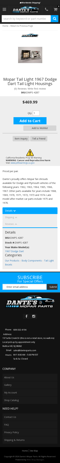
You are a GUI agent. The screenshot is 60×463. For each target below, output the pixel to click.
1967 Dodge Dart (14, 251)
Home (5, 25)
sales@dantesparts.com (24, 350)
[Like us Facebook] (26, 316)
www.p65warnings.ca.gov (22, 162)
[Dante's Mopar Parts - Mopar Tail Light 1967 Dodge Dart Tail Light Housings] (30, 36)
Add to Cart (30, 120)
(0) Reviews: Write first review (30, 88)
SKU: (23, 92)
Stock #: (10, 242)
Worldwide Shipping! (31, 2)
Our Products (12, 260)
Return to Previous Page (21, 25)
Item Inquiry (21, 138)
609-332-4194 (19, 329)
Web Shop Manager (35, 459)
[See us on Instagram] (33, 316)
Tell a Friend (38, 138)
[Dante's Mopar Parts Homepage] (25, 9)
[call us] (46, 9)
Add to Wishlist (40, 128)
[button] (30, 18)
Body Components (32, 260)
